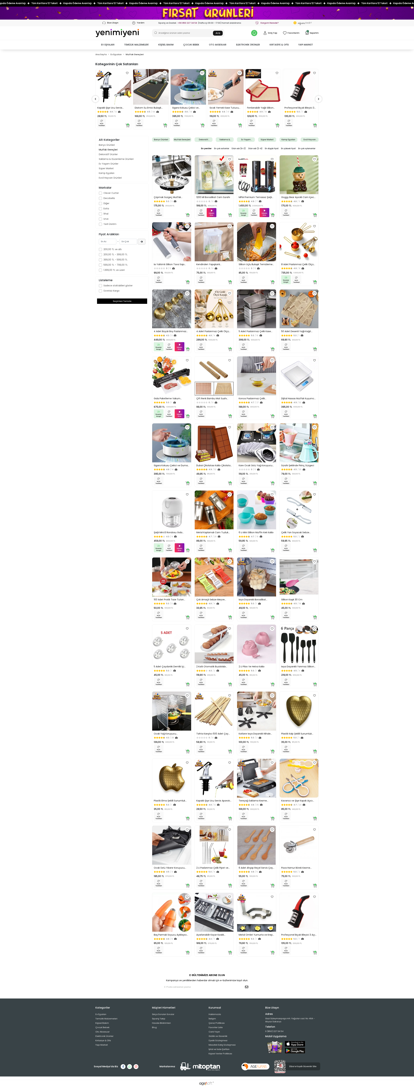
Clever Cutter (111, 193)
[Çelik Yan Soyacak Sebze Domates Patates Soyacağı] (299, 510)
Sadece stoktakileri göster (118, 285)
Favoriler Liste (216, 1027)
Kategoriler (102, 1008)
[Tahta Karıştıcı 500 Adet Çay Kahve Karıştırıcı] (214, 711)
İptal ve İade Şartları (219, 1049)
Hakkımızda (215, 1014)
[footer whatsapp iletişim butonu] (129, 1066)
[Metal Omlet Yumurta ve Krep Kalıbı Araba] (256, 912)
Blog (154, 1027)
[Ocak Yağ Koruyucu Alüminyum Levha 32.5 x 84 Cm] (171, 711)
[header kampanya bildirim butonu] (254, 33)
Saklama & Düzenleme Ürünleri (116, 159)
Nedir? (305, 22)
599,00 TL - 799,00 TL (116, 264)
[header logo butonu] (117, 33)
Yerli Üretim (110, 224)
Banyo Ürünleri (107, 145)
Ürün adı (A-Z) (239, 148)
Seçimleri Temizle (122, 301)
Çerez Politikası (217, 1023)
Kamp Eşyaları (106, 173)
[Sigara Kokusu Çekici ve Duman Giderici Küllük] (188, 87)
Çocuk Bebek (102, 1027)
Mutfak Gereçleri (108, 149)
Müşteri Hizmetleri (163, 1008)
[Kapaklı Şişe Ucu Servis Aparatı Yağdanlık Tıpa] (113, 87)
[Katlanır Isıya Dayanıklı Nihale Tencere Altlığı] (256, 711)
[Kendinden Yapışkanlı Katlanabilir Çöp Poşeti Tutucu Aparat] (214, 241)
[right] (318, 99)
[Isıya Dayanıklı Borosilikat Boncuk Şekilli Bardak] (256, 576)
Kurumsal (215, 1008)
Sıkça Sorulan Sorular (163, 1014)
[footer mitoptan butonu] (200, 1066)
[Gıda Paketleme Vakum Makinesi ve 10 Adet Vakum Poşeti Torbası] (171, 375)
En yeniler (206, 148)
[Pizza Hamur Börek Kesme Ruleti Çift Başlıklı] (299, 845)
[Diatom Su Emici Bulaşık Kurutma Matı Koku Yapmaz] (151, 87)
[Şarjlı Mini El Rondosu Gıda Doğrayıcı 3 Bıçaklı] (171, 510)
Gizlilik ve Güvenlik (218, 1036)
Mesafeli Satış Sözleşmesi (222, 1044)
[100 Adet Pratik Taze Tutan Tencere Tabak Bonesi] (171, 576)
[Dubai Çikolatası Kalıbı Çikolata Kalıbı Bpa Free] (214, 442)
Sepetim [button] (313, 32)
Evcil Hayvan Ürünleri (110, 177)
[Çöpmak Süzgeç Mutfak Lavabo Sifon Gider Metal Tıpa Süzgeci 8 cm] (171, 174)
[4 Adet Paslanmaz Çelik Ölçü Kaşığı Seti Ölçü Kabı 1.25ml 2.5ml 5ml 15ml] (214, 308)
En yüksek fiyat (288, 148)
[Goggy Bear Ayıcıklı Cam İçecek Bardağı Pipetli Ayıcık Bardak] (299, 174)
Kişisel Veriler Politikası (220, 1053)
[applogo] (295, 1044)
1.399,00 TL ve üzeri (114, 270)
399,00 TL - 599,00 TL (115, 259)
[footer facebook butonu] (123, 1066)
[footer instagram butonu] (136, 1066)
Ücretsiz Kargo (112, 290)
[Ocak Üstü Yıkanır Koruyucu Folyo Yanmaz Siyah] (171, 845)
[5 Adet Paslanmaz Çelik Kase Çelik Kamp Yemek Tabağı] (256, 308)
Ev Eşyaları (100, 1014)
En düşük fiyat (272, 148)
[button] (107, 45)
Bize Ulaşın (112, 22)
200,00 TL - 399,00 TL (115, 254)
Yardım (140, 22)
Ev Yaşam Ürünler (108, 163)
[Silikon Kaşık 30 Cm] (299, 576)
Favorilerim (293, 32)
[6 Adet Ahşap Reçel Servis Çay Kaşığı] (256, 845)
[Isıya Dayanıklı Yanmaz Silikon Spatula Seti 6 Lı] (299, 644)
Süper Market (106, 168)
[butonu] (207, 13)
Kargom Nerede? (270, 22)
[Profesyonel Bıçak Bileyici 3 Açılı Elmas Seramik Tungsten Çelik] (300, 87)
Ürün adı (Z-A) (255, 148)
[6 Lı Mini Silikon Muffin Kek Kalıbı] (256, 510)
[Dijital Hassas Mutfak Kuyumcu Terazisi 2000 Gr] (299, 375)
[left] (95, 99)
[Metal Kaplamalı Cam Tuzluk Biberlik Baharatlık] (214, 510)
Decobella (109, 198)
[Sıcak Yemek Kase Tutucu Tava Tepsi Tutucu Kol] (226, 87)
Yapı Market (101, 1044)
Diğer (106, 203)
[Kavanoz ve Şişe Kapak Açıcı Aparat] (299, 778)
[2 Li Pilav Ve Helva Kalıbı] (256, 644)
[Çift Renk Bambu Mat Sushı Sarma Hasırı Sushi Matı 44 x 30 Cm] (214, 375)
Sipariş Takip (158, 1018)
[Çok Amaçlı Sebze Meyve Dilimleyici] (214, 576)
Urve (106, 219)
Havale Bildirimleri (161, 1023)
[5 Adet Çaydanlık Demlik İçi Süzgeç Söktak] (171, 644)
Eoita (106, 208)
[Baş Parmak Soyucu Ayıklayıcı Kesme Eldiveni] (171, 912)
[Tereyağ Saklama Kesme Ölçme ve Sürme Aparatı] (256, 778)
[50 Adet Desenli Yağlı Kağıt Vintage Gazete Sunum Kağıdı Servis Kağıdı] (299, 308)
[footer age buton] (255, 1066)
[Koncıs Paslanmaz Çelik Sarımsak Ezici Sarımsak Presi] (256, 375)
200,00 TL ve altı (113, 249)
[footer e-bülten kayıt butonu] (247, 987)
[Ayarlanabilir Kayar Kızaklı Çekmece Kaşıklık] (214, 912)
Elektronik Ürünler (104, 1036)
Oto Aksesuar (102, 1031)
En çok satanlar (221, 148)
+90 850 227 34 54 (187, 22)
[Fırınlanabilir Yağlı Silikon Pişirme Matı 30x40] (263, 87)
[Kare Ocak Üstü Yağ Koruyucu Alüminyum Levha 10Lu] (256, 442)
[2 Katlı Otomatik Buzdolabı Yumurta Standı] (214, 644)
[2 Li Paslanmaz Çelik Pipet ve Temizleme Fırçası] (214, 845)
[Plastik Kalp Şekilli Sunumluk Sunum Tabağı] (299, 711)
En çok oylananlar (306, 148)
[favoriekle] (127, 73)
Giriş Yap (272, 32)
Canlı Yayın (214, 1031)
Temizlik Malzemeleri (106, 1018)
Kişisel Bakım (102, 1023)
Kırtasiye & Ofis (103, 1040)
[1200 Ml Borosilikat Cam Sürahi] (214, 174)
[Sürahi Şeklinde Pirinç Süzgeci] (299, 442)
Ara (218, 33)
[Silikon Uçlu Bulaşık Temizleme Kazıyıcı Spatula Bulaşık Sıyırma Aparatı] (256, 241)
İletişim (212, 1018)
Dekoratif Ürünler (108, 154)
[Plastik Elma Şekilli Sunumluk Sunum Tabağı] (171, 778)
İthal (106, 213)
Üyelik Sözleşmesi (218, 1040)
